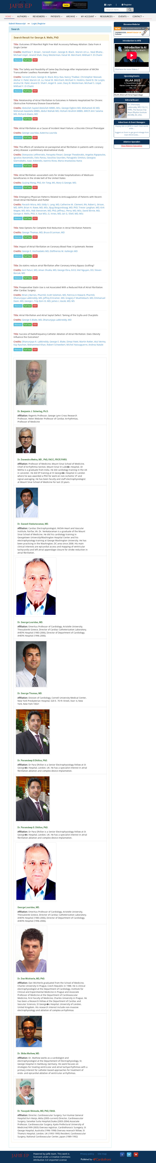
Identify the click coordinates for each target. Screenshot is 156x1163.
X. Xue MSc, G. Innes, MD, (49, 213)
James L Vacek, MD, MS (63, 301)
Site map (102, 1153)
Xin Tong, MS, (49, 182)
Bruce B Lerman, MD (54, 232)
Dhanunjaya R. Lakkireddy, (36, 341)
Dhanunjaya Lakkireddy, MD (57, 319)
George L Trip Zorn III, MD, (38, 301)
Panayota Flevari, (55, 154)
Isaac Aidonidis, (35, 160)
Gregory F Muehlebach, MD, (80, 298)
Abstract (18, 60)
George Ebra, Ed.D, (67, 270)
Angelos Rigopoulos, (95, 154)
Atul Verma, (100, 341)
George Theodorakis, (74, 154)
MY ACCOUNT (87, 16)
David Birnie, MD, (91, 210)
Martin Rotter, (86, 341)
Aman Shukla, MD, (47, 270)
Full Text (27, 60)
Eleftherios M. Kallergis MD (64, 251)
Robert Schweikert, (56, 344)
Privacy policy (87, 1153)
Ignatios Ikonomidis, (24, 157)
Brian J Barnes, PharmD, (34, 294)
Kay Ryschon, (20, 344)
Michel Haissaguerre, (77, 344)
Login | (111, 4)
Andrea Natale (96, 344)
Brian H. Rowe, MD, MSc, (36, 207)
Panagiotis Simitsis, (77, 157)
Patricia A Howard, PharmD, (81, 294)
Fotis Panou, (40, 157)
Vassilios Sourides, (57, 157)
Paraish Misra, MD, (32, 204)
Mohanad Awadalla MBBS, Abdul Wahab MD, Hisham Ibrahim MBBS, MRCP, (52, 111)
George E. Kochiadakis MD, (36, 251)
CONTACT (137, 16)
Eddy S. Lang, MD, (51, 204)
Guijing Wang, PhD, (32, 182)
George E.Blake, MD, (32, 319)
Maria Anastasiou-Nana (70, 160)
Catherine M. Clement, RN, (74, 204)
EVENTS (123, 16)
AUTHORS (22, 16)
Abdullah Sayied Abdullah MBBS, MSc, (42, 107)
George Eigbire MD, (72, 107)
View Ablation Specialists (131, 145)
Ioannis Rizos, (50, 160)
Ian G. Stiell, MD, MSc (72, 213)
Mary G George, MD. (66, 182)
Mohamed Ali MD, (91, 107)
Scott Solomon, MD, (57, 294)
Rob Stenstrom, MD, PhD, (44, 210)
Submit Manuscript (17, 24)
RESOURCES (106, 16)
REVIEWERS (39, 16)
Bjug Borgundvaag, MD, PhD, (64, 207)
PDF (35, 60)
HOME (8, 16)
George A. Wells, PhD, (25, 213)
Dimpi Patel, (73, 341)
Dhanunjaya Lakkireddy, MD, (28, 298)
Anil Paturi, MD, (30, 270)
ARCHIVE (70, 16)
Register (128, 4)
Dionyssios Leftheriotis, (34, 154)
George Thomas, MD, (33, 232)
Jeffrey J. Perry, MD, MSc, (70, 210)
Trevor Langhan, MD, (89, 207)
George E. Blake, (58, 341)
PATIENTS (55, 16)
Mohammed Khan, (37, 344)
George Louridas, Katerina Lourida (39, 132)
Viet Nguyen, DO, (86, 270)
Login (34, 24)
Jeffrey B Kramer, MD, (54, 298)
